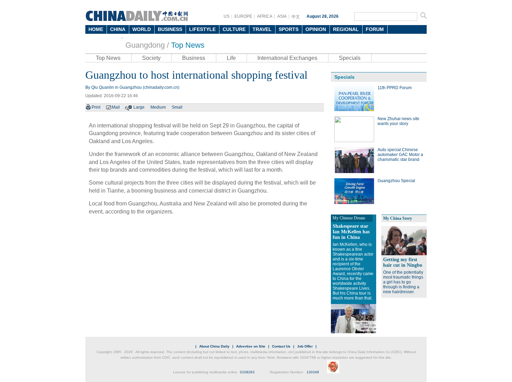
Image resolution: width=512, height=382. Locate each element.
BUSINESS (170, 29)
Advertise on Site (250, 346)
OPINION (315, 29)
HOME (95, 29)
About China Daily (214, 346)
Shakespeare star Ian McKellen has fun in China (351, 232)
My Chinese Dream (349, 218)
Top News (187, 45)
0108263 (247, 372)
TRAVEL (262, 29)
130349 (313, 372)
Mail (116, 107)
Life (231, 58)
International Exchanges (287, 58)
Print (96, 107)
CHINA (117, 29)
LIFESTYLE (202, 29)
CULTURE (234, 29)
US (227, 16)
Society (151, 58)
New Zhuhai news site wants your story (398, 121)
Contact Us (281, 346)
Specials (349, 58)
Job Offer (305, 346)
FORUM (375, 29)
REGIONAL (346, 29)
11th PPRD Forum (395, 87)
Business (193, 58)
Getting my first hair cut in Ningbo (402, 262)
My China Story (397, 218)
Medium (158, 107)
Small (177, 107)
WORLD (141, 29)
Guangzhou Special (396, 180)
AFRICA (264, 16)
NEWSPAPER (103, 38)
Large (139, 107)
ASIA (282, 16)
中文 (296, 16)
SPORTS (288, 29)
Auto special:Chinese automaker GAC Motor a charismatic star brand (400, 154)
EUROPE (243, 16)
